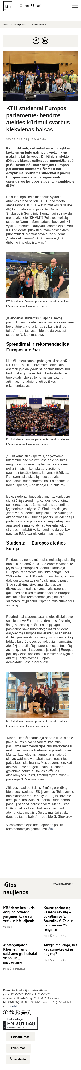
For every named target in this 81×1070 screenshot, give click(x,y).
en (27, 6)
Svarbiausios (17, 139)
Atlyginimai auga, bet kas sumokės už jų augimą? (60, 949)
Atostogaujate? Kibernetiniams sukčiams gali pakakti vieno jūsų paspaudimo (20, 954)
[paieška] (33, 5)
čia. (51, 829)
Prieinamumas (19, 1037)
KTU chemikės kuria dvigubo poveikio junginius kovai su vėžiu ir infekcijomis (19, 914)
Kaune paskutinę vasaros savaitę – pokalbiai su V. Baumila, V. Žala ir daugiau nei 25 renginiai (58, 918)
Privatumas (17, 1048)
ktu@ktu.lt (16, 1006)
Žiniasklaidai (18, 1059)
